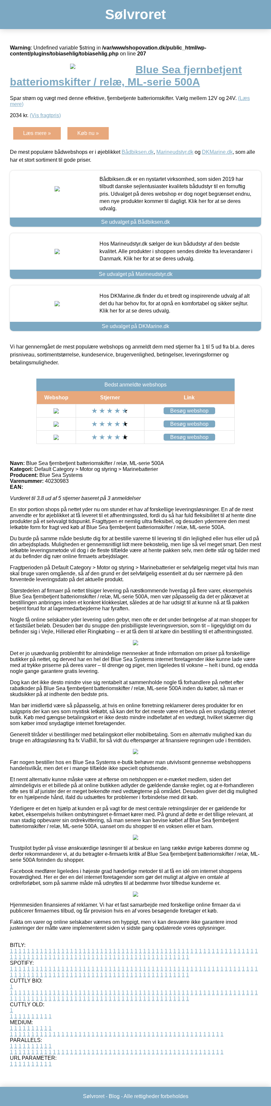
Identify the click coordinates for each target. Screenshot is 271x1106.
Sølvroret (135, 14)
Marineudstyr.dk (174, 152)
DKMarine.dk (217, 152)
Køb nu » (88, 133)
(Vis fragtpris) (45, 115)
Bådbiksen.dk (138, 152)
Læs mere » (37, 133)
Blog (114, 1096)
